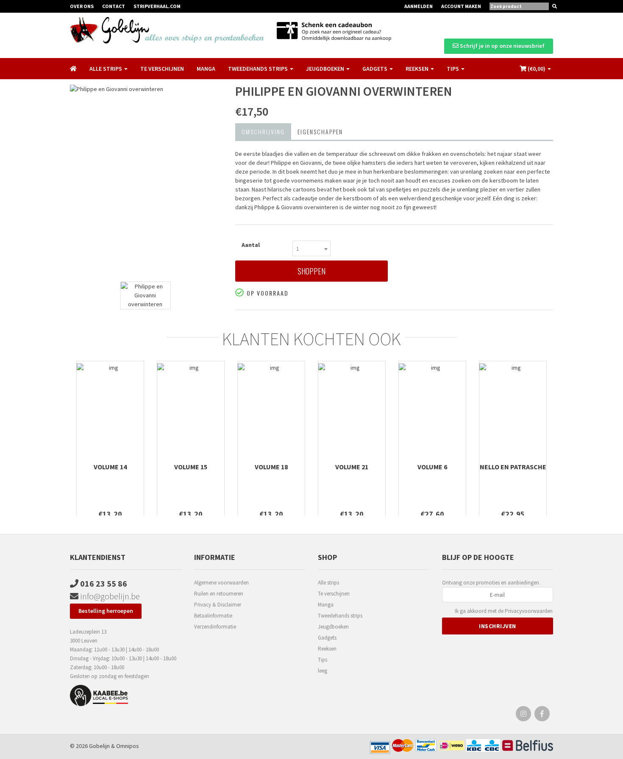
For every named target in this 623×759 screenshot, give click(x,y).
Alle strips (328, 582)
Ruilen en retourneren (218, 593)
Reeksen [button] (418, 68)
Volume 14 (110, 467)
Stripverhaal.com (157, 6)
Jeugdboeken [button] (325, 68)
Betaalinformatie (213, 615)
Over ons (82, 6)
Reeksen (327, 648)
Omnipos (127, 746)
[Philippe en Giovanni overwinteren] (146, 181)
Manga (206, 68)
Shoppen (311, 271)
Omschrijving (263, 131)
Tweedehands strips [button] (258, 68)
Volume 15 (190, 467)
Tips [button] (453, 68)
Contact (113, 6)
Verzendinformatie (215, 626)
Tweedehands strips (340, 615)
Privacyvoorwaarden (529, 611)
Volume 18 (271, 467)
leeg (322, 670)
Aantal (251, 245)
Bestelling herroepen (105, 611)
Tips (322, 659)
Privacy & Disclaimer (217, 604)
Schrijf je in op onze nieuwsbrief (502, 46)
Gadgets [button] (375, 68)
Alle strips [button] (106, 68)
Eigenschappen (320, 131)
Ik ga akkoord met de (504, 611)
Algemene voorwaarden (221, 582)
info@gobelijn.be (109, 596)
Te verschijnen (162, 68)
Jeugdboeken (333, 626)
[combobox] (311, 248)
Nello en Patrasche (513, 467)
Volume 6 (432, 467)
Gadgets (327, 637)
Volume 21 (351, 467)
